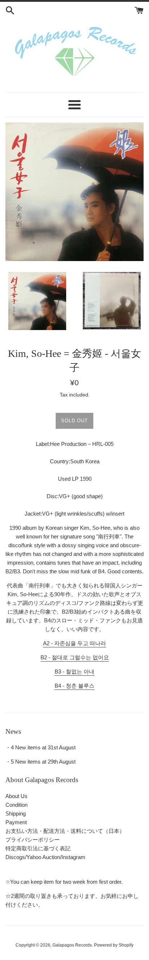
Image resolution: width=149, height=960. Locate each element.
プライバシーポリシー (32, 840)
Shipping (15, 813)
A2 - (74, 643)
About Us (16, 796)
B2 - (75, 657)
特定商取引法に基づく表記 (38, 848)
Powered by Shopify (113, 945)
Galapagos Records (72, 945)
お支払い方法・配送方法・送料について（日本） (65, 831)
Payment (16, 822)
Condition (16, 805)
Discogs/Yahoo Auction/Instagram (45, 857)
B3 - (74, 671)
